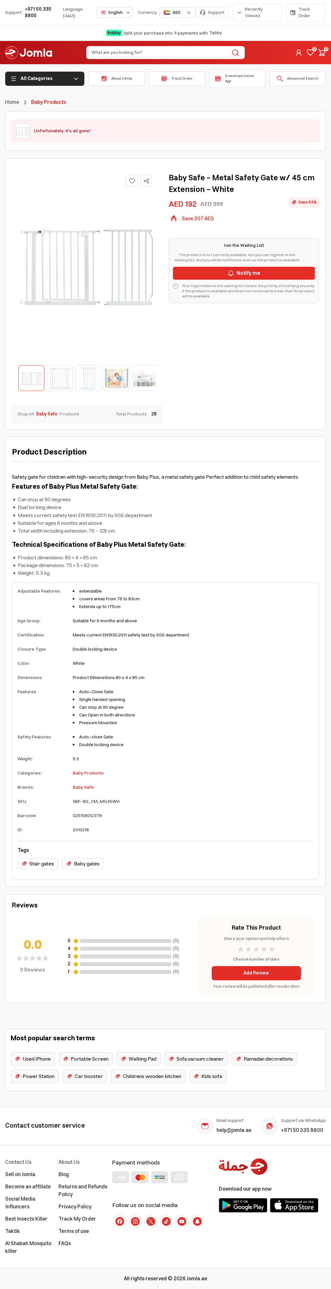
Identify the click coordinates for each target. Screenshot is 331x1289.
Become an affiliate (28, 1187)
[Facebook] (120, 1221)
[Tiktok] (166, 1221)
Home (12, 102)
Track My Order (77, 1219)
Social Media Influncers (20, 1203)
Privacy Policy (75, 1207)
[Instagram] (135, 1221)
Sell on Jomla (20, 1174)
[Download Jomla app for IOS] (294, 1205)
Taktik (12, 1231)
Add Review (256, 973)
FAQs (65, 1243)
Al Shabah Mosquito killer (28, 1247)
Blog (64, 1174)
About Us (69, 1162)
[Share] (146, 181)
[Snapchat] (197, 1221)
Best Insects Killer (26, 1219)
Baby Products (88, 773)
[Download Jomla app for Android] (243, 1205)
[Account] (299, 52)
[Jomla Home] (28, 52)
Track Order (304, 12)
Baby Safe (83, 787)
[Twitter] (151, 1221)
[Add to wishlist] (132, 180)
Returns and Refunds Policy (83, 1190)
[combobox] (115, 12)
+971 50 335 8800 (38, 12)
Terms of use (74, 1231)
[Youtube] (182, 1221)
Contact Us (18, 1162)
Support (216, 12)
